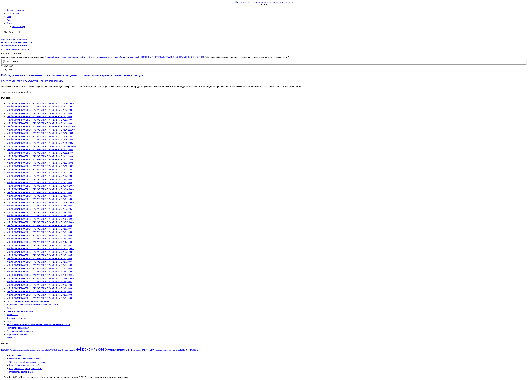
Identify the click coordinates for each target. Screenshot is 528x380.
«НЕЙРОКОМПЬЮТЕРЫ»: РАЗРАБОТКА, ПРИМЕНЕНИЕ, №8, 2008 (39, 285)
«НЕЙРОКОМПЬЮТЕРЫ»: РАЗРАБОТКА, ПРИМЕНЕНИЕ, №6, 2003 (39, 235)
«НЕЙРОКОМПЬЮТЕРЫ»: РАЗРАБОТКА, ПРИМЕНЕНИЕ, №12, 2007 (40, 169)
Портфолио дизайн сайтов (19, 328)
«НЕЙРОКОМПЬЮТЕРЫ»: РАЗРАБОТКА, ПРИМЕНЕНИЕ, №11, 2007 (40, 153)
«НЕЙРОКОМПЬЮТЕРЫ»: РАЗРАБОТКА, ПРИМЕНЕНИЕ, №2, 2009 (39, 182)
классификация (55, 349)
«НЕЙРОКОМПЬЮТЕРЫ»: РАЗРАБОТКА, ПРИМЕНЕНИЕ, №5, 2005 (39, 225)
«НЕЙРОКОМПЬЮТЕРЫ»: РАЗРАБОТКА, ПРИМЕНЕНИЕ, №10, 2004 (40, 133)
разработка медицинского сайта (166, 350)
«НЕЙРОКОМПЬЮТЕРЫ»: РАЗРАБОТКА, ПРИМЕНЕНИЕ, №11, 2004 (40, 149)
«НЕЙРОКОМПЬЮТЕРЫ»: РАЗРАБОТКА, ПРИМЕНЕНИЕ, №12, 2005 (40, 166)
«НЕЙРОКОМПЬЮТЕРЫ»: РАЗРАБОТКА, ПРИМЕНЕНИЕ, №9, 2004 (39, 291)
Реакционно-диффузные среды (21, 331)
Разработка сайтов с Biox (21, 372)
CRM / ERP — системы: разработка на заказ (28, 301)
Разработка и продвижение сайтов (25, 358)
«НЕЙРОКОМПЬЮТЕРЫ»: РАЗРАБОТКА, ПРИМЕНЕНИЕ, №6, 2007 (39, 245)
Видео (10, 308)
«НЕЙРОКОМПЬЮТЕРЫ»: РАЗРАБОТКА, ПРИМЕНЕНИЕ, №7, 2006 (39, 258)
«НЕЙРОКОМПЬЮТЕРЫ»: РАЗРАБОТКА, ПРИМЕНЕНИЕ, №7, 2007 (39, 262)
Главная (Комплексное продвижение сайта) (65, 57)
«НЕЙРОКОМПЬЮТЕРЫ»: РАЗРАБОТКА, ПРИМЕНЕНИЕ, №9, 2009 (39, 298)
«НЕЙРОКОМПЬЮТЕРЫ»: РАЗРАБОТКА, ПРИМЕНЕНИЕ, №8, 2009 (39, 288)
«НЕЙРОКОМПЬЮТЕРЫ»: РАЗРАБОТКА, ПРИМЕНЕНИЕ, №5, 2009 (39, 232)
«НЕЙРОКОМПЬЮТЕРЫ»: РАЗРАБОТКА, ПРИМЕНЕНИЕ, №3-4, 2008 (40, 189)
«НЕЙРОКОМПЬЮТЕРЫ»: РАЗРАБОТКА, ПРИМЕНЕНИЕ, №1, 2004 (39, 113)
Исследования (13, 13)
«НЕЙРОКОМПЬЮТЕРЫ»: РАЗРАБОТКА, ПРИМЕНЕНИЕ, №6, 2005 (39, 239)
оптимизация (148, 350)
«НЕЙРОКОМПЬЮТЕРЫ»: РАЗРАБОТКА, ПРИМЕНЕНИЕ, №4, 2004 (39, 206)
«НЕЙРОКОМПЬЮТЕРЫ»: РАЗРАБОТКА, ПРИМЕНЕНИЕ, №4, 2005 (39, 209)
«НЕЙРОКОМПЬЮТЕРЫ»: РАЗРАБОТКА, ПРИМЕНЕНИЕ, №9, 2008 (39, 295)
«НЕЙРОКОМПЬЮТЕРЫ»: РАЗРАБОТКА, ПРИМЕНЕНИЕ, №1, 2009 (39, 123)
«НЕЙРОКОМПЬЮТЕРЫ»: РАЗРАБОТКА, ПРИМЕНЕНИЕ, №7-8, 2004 (40, 248)
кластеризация (70, 350)
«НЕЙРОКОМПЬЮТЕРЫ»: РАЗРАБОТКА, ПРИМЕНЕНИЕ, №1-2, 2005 (40, 103)
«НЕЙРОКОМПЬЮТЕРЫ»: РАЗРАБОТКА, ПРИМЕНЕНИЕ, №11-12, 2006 (41, 146)
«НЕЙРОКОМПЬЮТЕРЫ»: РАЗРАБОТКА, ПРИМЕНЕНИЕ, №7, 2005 (39, 255)
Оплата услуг (18, 26)
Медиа (10, 321)
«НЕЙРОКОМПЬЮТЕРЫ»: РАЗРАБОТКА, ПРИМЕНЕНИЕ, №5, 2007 (39, 229)
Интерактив (12, 314)
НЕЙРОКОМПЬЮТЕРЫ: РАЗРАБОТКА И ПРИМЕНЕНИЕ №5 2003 (171, 57)
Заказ (9, 23)
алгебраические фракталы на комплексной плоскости (32, 305)
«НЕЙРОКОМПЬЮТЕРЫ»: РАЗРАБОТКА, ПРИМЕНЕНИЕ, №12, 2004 (40, 163)
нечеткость (137, 350)
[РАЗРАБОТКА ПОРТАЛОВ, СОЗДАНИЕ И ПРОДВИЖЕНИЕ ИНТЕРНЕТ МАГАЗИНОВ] (264, 3)
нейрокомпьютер (91, 349)
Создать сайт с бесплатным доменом (27, 362)
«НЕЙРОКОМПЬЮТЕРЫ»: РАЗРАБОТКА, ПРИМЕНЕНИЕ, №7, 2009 (39, 268)
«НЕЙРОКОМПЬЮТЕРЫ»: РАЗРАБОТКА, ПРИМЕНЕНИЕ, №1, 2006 (39, 116)
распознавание (188, 349)
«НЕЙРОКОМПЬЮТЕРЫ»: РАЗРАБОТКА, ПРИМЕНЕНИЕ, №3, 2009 (39, 199)
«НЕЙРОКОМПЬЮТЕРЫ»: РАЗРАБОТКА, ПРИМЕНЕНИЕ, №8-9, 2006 (40, 278)
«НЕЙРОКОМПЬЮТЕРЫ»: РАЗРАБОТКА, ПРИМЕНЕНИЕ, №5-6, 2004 (40, 219)
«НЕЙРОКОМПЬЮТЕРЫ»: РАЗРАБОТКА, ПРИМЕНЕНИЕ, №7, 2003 (39, 252)
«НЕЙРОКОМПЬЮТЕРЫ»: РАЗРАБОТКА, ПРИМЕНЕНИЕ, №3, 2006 (39, 196)
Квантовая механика (16, 318)
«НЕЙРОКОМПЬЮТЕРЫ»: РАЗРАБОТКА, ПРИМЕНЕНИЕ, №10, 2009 (40, 143)
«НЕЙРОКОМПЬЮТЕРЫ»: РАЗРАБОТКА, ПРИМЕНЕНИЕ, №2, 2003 (39, 176)
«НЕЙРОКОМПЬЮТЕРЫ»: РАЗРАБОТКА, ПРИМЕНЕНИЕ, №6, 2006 (39, 242)
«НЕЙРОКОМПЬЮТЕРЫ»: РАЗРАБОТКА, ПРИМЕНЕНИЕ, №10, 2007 (40, 139)
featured (5, 350)
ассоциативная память (38, 350)
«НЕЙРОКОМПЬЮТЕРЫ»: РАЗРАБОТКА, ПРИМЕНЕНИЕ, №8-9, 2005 (40, 275)
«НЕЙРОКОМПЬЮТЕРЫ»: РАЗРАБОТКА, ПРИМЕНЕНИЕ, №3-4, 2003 (40, 186)
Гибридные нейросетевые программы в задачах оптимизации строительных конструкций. (72, 75)
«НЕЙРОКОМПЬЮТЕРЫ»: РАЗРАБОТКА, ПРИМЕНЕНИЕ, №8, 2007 (39, 281)
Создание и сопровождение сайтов (25, 368)
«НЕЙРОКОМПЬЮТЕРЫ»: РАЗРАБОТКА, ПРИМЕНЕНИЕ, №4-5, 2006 (40, 202)
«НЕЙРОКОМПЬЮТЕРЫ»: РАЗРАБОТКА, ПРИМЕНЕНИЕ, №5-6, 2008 (40, 222)
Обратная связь (17, 355)
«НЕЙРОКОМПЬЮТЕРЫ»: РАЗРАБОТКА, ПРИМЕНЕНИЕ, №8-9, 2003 (40, 272)
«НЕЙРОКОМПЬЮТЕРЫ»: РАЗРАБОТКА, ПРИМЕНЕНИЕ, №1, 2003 (39, 110)
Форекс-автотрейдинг (17, 334)
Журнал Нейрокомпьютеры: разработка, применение (113, 57)
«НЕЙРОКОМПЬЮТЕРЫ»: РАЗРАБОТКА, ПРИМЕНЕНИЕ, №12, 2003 (40, 159)
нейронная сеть (120, 349)
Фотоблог (11, 338)
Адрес (10, 20)
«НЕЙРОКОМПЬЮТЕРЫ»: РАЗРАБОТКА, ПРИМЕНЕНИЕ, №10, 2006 (40, 136)
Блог (9, 16)
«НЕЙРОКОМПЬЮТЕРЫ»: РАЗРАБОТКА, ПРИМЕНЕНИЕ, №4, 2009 (39, 215)
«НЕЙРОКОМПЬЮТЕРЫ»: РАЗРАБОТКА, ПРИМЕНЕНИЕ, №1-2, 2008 (40, 106)
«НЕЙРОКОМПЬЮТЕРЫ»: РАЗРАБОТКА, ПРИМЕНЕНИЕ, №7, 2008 (39, 265)
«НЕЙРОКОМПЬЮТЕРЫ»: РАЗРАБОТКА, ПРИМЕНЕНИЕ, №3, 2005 (39, 192)
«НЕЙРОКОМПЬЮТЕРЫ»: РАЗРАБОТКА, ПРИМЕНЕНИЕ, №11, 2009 (40, 156)
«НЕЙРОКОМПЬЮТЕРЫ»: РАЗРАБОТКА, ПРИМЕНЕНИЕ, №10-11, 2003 (41, 126)
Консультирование (15, 10)
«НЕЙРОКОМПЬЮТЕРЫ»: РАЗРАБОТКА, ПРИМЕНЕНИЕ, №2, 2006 (39, 179)
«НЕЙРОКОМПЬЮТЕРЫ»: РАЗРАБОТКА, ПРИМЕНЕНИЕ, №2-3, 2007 (40, 173)
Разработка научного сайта (19, 350)
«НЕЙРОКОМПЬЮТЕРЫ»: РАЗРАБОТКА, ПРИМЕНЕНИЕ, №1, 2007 (39, 120)
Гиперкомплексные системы (20, 311)
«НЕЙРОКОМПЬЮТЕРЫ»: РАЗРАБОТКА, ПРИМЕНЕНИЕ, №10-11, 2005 (41, 130)
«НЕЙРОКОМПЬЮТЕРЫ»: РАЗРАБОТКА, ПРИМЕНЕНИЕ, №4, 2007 (39, 212)
